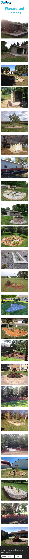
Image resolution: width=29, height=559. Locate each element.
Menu (26, 2)
